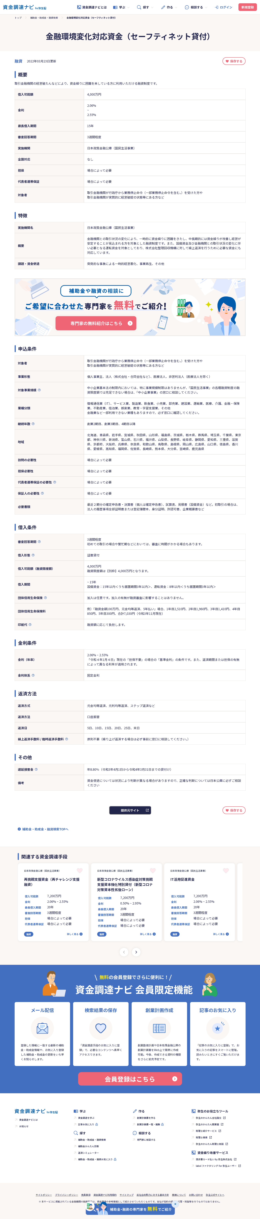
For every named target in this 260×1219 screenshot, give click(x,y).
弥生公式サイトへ (215, 1194)
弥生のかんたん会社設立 (208, 1117)
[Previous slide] (124, 952)
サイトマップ (127, 1194)
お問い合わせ (196, 1194)
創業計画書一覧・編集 (148, 1124)
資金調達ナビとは (94, 7)
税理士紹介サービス (206, 1130)
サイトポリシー (44, 1194)
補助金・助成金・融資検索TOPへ (45, 829)
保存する (236, 61)
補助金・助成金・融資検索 (44, 17)
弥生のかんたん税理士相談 (210, 1143)
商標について (179, 1194)
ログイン (226, 7)
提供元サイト (130, 810)
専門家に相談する (146, 1139)
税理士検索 (201, 1137)
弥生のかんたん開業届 (207, 1124)
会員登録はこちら (130, 1078)
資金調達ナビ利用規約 (105, 1194)
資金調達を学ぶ (86, 1117)
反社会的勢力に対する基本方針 (153, 1194)
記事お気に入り (86, 1124)
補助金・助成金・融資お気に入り (95, 1159)
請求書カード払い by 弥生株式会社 (214, 1159)
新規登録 (248, 7)
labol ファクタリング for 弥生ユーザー (216, 1165)
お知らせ (23, 1126)
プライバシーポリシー (66, 1194)
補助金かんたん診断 (88, 1146)
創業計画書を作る (146, 1117)
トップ (18, 17)
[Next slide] (136, 952)
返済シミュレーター (88, 1152)
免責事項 (85, 1194)
